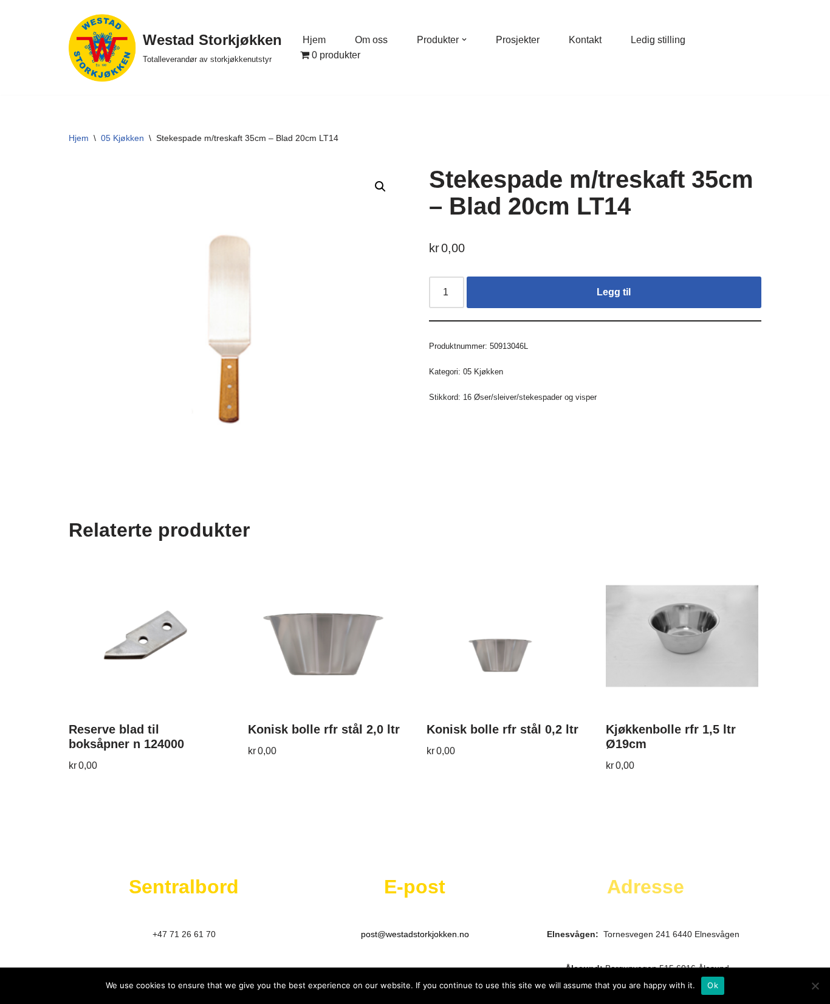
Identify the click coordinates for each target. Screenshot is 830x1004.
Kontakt (585, 40)
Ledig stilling (658, 40)
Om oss (371, 40)
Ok (712, 985)
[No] (815, 986)
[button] (464, 39)
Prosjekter (518, 40)
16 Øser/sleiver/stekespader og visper (530, 397)
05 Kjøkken (122, 138)
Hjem (314, 40)
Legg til (614, 292)
